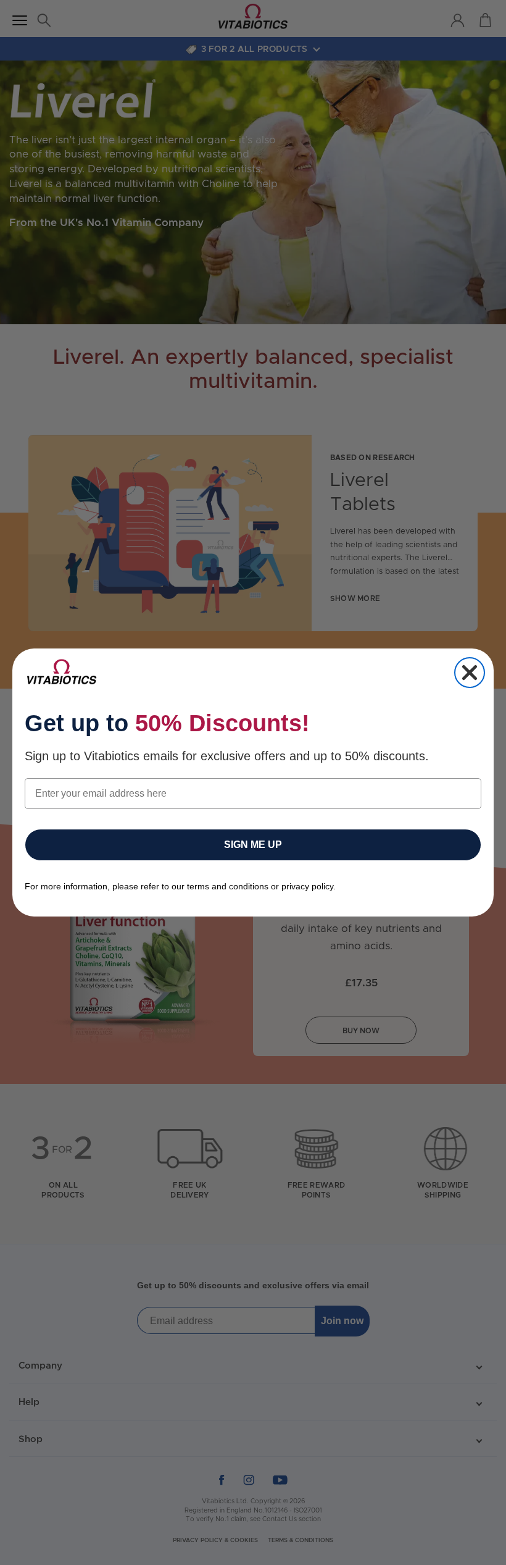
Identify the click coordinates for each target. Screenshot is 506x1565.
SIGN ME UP (253, 844)
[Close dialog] (469, 672)
